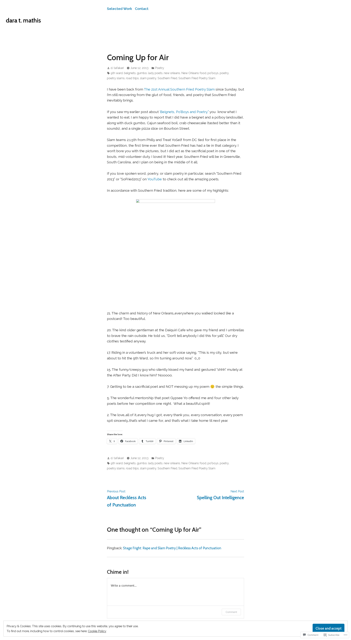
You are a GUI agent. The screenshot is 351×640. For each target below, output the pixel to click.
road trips (132, 78)
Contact (141, 9)
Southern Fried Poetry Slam (196, 78)
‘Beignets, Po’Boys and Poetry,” (184, 112)
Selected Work (119, 9)
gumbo (142, 73)
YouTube (154, 179)
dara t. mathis (23, 20)
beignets (130, 73)
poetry (224, 73)
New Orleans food (193, 73)
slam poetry (148, 78)
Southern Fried (167, 78)
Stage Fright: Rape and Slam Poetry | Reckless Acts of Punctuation (172, 548)
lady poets (155, 73)
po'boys (212, 73)
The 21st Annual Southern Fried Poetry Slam (179, 89)
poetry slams (116, 78)
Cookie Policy (97, 631)
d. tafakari (117, 68)
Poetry (159, 68)
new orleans (172, 73)
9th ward (117, 73)
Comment (231, 611)
